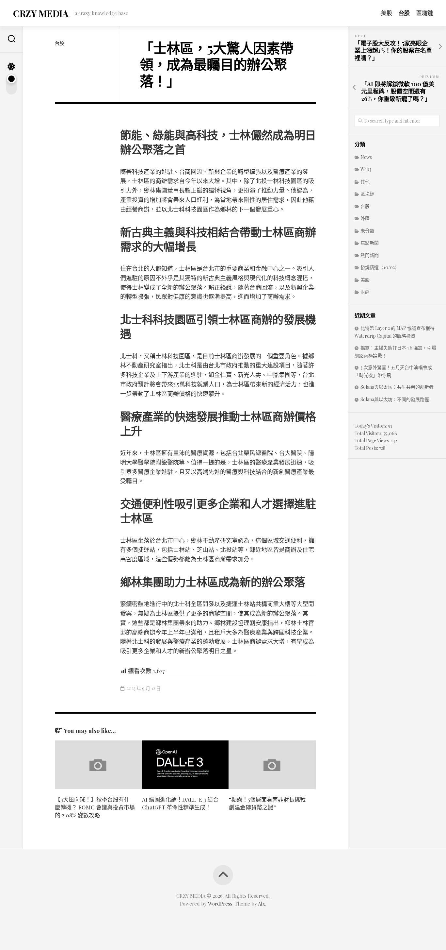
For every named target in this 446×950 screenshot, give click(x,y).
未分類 (367, 231)
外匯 (365, 218)
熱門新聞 (369, 255)
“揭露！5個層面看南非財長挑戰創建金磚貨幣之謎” (267, 803)
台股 (404, 12)
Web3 (365, 169)
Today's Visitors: (371, 426)
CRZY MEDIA (40, 13)
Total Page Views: (373, 440)
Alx (261, 903)
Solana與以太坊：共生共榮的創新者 (397, 387)
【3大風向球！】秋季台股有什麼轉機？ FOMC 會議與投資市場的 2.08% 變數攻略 (95, 807)
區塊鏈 (424, 12)
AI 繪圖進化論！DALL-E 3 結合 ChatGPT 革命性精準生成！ (180, 803)
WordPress (220, 903)
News (366, 157)
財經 (365, 292)
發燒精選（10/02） (379, 267)
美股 (386, 12)
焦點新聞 (369, 243)
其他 (365, 181)
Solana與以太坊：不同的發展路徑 (394, 399)
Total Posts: (367, 448)
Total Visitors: (369, 433)
